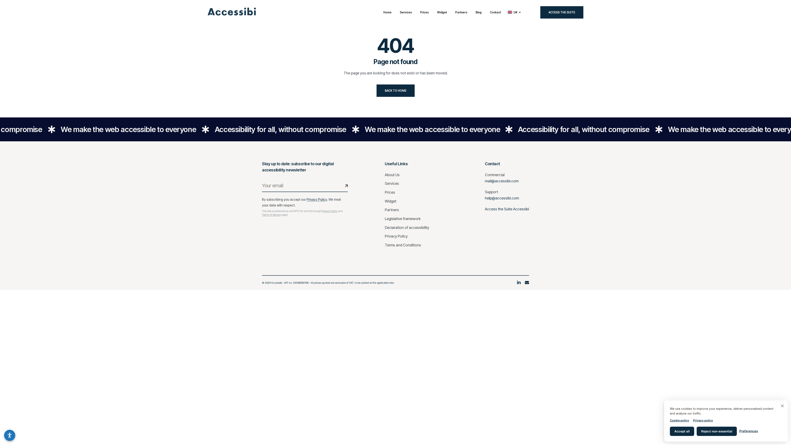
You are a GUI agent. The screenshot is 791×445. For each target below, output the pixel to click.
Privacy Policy (317, 199)
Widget (390, 201)
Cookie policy (679, 420)
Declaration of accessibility (407, 227)
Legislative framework (403, 219)
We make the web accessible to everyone (116, 129)
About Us (392, 175)
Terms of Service (271, 214)
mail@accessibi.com (501, 181)
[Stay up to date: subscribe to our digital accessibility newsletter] (346, 186)
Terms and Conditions (403, 245)
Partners (392, 210)
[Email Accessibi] (527, 282)
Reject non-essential (716, 431)
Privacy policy (703, 420)
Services (392, 183)
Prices (390, 192)
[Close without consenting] (782, 406)
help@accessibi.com (502, 198)
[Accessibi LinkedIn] (519, 282)
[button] (9, 435)
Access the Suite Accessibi (507, 209)
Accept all (682, 431)
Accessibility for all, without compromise (269, 129)
